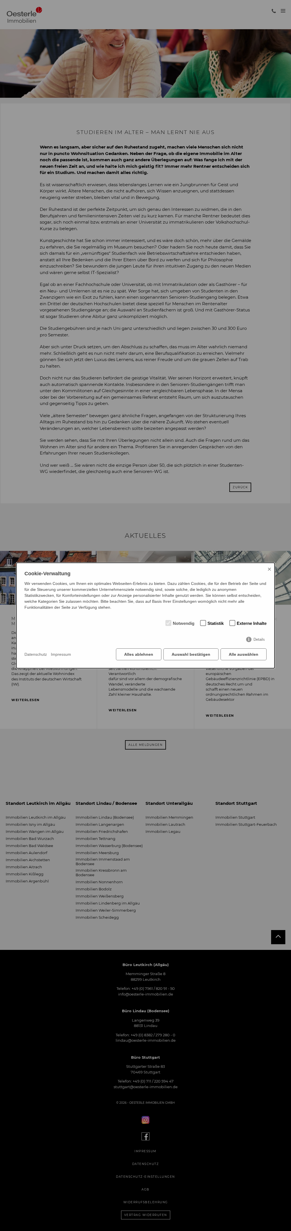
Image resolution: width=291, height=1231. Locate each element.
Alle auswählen (243, 654)
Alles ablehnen (138, 654)
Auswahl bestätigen (191, 654)
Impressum (61, 654)
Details (259, 639)
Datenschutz (35, 654)
